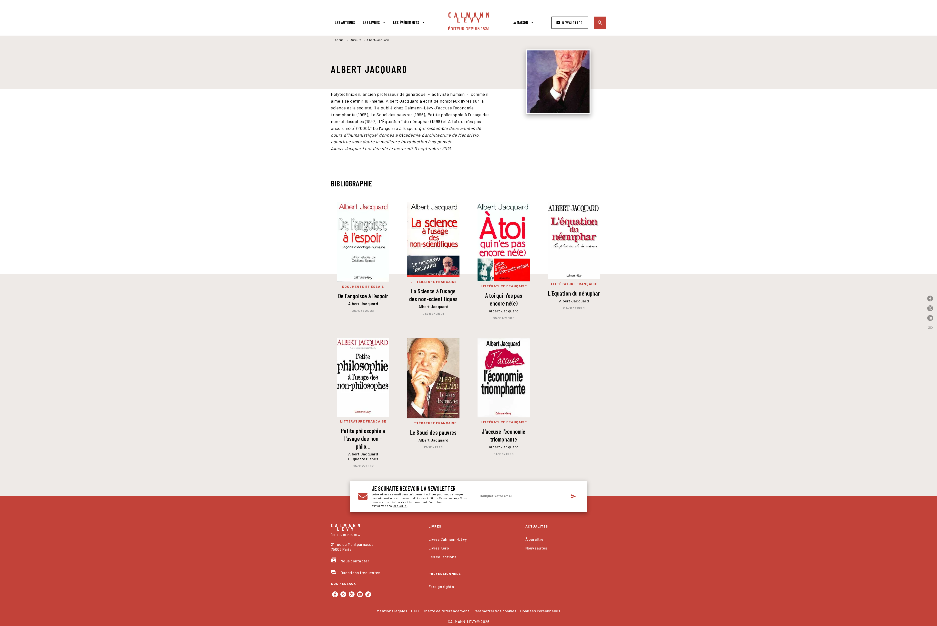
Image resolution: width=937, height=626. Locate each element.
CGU (415, 610)
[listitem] (335, 594)
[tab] (345, 22)
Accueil (340, 39)
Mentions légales (392, 610)
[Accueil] (468, 21)
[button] (569, 23)
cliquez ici (400, 506)
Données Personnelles (540, 610)
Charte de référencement (446, 610)
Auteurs (356, 39)
